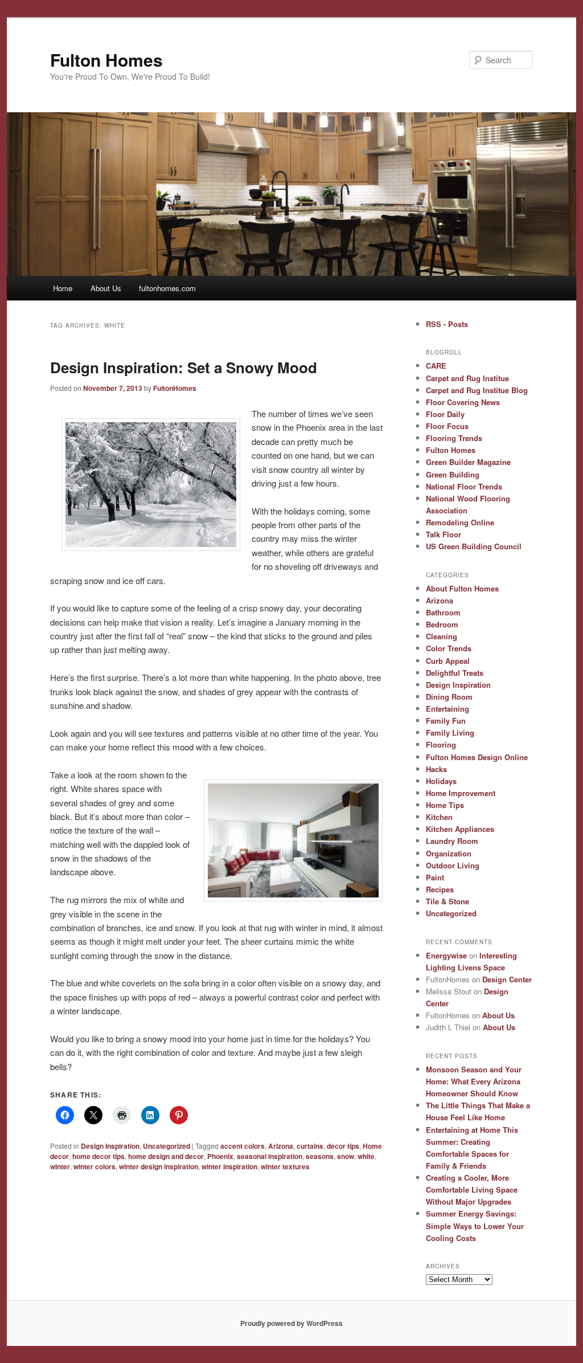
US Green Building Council (474, 546)
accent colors (242, 1146)
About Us (106, 288)
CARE (436, 365)
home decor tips (98, 1156)
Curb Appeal (448, 660)
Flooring (441, 744)
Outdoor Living (452, 865)
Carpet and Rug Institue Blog (477, 390)
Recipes (440, 889)
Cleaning (441, 636)
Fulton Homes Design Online (477, 757)
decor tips (343, 1146)
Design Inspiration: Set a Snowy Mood (183, 367)
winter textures (285, 1166)
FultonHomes (174, 388)
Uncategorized (166, 1146)
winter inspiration (229, 1166)
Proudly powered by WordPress (291, 1323)
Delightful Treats (454, 672)
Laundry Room (452, 840)
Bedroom (442, 624)
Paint (435, 877)
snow (345, 1156)
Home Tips (445, 804)
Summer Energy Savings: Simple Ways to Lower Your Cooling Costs (475, 1225)
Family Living (450, 732)
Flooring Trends (454, 437)
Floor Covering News (463, 402)
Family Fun (446, 720)
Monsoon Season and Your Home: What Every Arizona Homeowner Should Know (474, 1081)
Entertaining (447, 708)
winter (60, 1166)
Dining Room (449, 696)
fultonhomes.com (167, 288)
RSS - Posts (447, 324)
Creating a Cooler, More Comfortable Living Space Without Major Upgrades (472, 1189)
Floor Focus (447, 426)
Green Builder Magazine (468, 461)
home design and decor (166, 1156)
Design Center (507, 979)
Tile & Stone (447, 901)
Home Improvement (460, 792)
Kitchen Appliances (460, 828)
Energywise (446, 955)
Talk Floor (443, 534)
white (366, 1156)
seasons (320, 1156)
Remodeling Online (460, 522)
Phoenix (220, 1156)
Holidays (441, 781)
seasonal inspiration (269, 1156)
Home (62, 288)
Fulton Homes (106, 59)
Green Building (452, 474)
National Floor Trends (464, 486)
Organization (448, 853)
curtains (310, 1146)
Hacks (436, 769)
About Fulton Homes (462, 588)
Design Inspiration (110, 1146)
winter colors (94, 1166)
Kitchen (439, 816)
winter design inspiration (158, 1166)
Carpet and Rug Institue (467, 378)
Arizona (280, 1146)
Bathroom (443, 612)
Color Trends (448, 648)
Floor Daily (445, 414)
